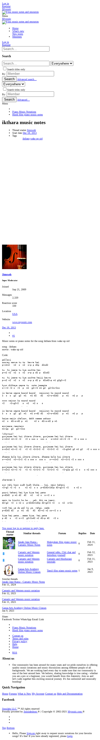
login (70, 736)
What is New (24, 693)
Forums (13, 693)
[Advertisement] (50, 192)
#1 (13, 335)
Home (15, 647)
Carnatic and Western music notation (28, 553)
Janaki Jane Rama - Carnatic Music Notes (29, 543)
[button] (5, 16)
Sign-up (31, 733)
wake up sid (36, 138)
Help (14, 644)
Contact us (17, 635)
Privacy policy (19, 641)
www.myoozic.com (22, 322)
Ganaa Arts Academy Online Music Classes (29, 570)
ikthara (26, 138)
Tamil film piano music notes (62, 570)
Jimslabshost (31, 711)
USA (14, 314)
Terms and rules (20, 638)
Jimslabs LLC (9, 708)
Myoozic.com (75, 711)
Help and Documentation (70, 693)
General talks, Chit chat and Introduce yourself (61, 553)
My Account (38, 693)
